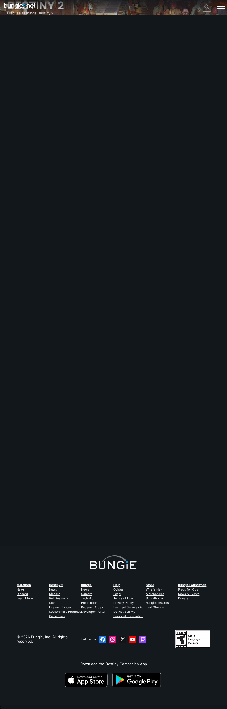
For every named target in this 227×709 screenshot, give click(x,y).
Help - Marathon (24, 122)
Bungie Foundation (192, 585)
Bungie (86, 585)
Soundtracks (155, 598)
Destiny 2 (18, 29)
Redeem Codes (92, 607)
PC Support (20, 91)
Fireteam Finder (60, 607)
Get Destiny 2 (58, 598)
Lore (14, 42)
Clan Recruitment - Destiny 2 (35, 109)
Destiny (20, 6)
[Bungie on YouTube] (132, 639)
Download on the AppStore (88, 680)
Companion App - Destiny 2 (34, 104)
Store (150, 585)
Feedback (18, 33)
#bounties (74, 530)
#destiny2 (15, 530)
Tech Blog (88, 598)
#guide (59, 530)
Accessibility (21, 73)
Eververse (19, 64)
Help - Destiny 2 (24, 51)
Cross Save (57, 616)
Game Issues (21, 69)
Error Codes (20, 56)
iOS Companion (23, 82)
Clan (52, 603)
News (21, 589)
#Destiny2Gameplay (38, 530)
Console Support (24, 95)
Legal (117, 594)
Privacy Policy (124, 603)
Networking (20, 60)
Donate (183, 598)
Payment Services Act (129, 607)
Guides (118, 589)
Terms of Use (123, 598)
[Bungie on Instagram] (112, 639)
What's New (154, 589)
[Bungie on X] (122, 639)
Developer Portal (93, 612)
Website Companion (27, 78)
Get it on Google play (137, 680)
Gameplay (18, 47)
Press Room (90, 603)
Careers (86, 594)
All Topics (18, 24)
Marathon (24, 585)
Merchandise (155, 594)
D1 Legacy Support (26, 100)
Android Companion (27, 87)
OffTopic (17, 118)
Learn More (25, 598)
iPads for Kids (188, 589)
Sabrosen (15, 401)
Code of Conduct (23, 133)
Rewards (17, 38)
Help (117, 585)
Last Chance (155, 607)
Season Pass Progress (65, 612)
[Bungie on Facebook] (102, 639)
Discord (22, 594)
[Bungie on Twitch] (142, 639)
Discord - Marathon (27, 127)
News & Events (188, 594)
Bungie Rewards (157, 603)
